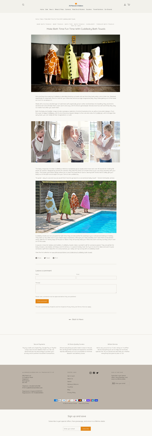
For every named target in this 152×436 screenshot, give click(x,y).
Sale (46, 9)
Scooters (89, 9)
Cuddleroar (99, 113)
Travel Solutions (98, 9)
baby (43, 111)
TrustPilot (70, 387)
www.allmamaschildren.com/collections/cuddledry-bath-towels (72, 252)
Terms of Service (82, 306)
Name (37, 274)
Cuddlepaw (50, 113)
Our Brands (108, 9)
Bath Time (69, 24)
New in (51, 9)
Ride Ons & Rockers (78, 9)
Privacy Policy (71, 306)
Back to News (77, 319)
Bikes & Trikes (59, 9)
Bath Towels (79, 24)
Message (38, 282)
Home (42, 9)
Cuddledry (90, 24)
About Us (70, 378)
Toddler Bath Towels (105, 24)
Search (69, 381)
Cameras (68, 9)
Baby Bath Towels (44, 24)
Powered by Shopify (84, 403)
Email (77, 274)
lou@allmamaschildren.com (34, 387)
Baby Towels (58, 24)
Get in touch (71, 376)
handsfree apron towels (76, 169)
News (41, 19)
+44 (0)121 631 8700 (34, 386)
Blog (68, 389)
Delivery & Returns (73, 384)
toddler (50, 111)
